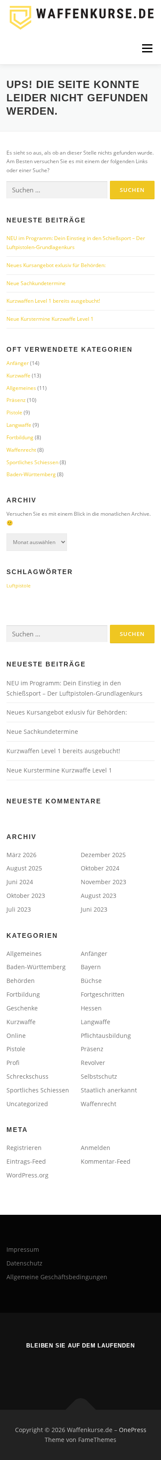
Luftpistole (18, 586)
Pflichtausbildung (106, 1035)
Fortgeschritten (103, 994)
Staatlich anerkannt (109, 1090)
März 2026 (21, 855)
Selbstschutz (99, 1076)
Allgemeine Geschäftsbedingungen (56, 1277)
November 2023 (103, 882)
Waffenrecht (21, 449)
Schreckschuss (27, 1076)
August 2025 (24, 868)
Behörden (20, 980)
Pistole (14, 412)
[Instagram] (91, 1369)
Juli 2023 (18, 909)
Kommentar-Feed (106, 1161)
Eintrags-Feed (26, 1161)
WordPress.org (27, 1175)
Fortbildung (19, 437)
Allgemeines (21, 388)
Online (16, 1035)
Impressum (22, 1249)
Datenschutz (24, 1263)
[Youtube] (70, 1369)
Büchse (91, 980)
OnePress (132, 1430)
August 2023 (98, 895)
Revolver (93, 1062)
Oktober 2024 (100, 868)
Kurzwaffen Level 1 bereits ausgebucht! (53, 300)
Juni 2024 (19, 882)
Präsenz (16, 400)
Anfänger (17, 363)
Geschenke (22, 1008)
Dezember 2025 (103, 855)
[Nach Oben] (80, 1409)
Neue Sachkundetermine (36, 283)
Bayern (91, 967)
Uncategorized (27, 1104)
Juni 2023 (94, 909)
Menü (146, 48)
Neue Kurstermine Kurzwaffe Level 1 (50, 318)
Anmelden (95, 1148)
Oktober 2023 (25, 895)
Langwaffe (18, 425)
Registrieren (24, 1148)
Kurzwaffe (18, 375)
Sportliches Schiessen (32, 462)
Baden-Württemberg (31, 474)
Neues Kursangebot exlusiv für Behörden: (56, 265)
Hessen (91, 1008)
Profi (12, 1062)
